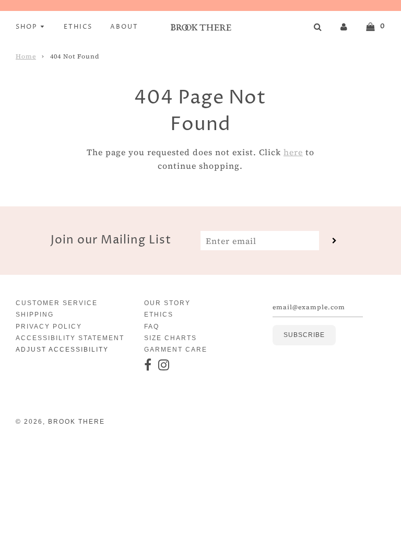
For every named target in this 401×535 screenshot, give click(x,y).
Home (26, 56)
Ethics (78, 26)
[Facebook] (148, 365)
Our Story (167, 303)
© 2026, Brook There (60, 421)
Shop (28, 26)
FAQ (151, 326)
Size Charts (170, 338)
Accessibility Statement (70, 338)
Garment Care (175, 349)
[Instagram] (164, 365)
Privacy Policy (49, 326)
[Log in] (344, 26)
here (293, 152)
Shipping (35, 314)
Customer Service (57, 303)
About (124, 26)
